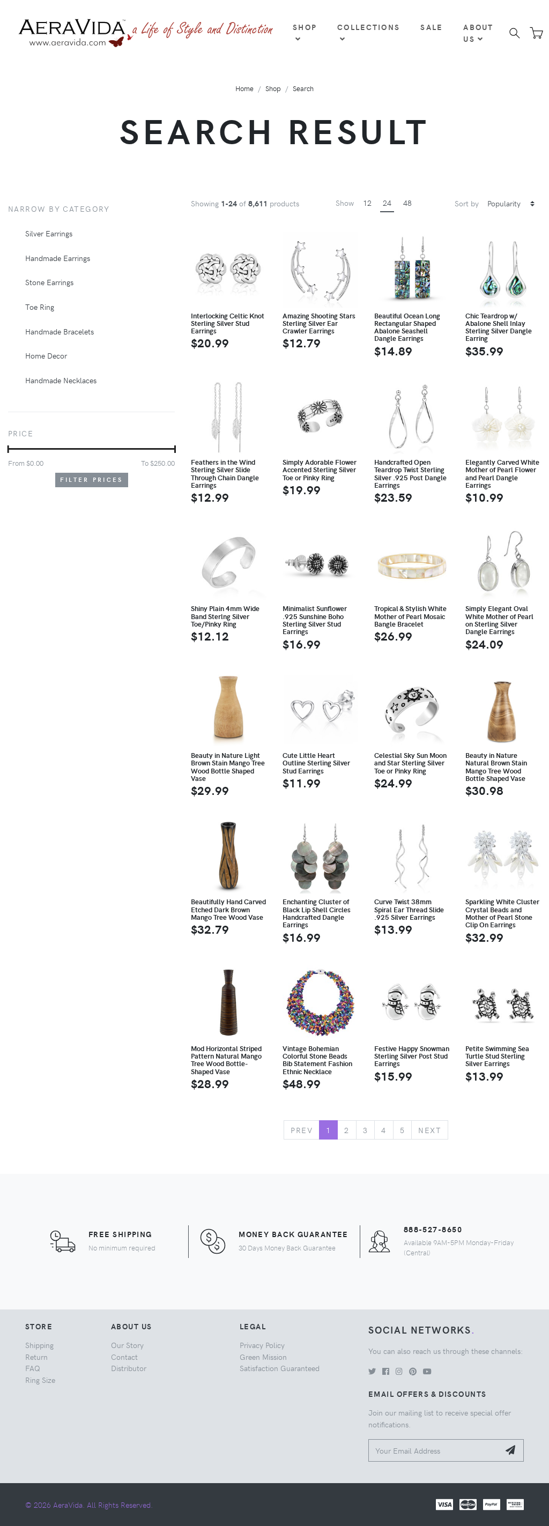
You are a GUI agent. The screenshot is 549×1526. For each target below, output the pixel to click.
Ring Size (40, 1379)
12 (367, 202)
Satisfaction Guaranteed (280, 1368)
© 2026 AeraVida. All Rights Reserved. (89, 1504)
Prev (302, 1130)
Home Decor (46, 355)
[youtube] (427, 1371)
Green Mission (263, 1356)
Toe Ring (39, 306)
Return (36, 1356)
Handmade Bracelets (59, 331)
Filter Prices (91, 479)
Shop (305, 26)
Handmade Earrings (57, 257)
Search (303, 88)
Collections (368, 26)
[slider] (8, 449)
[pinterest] (413, 1371)
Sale (431, 26)
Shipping (39, 1344)
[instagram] (399, 1371)
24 (387, 202)
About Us (478, 32)
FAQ (32, 1368)
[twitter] (372, 1371)
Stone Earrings (49, 282)
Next (429, 1130)
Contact (124, 1356)
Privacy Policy (262, 1344)
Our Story (127, 1344)
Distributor (128, 1368)
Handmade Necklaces (61, 380)
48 (407, 202)
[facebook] (385, 1371)
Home (244, 88)
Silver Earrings (48, 233)
